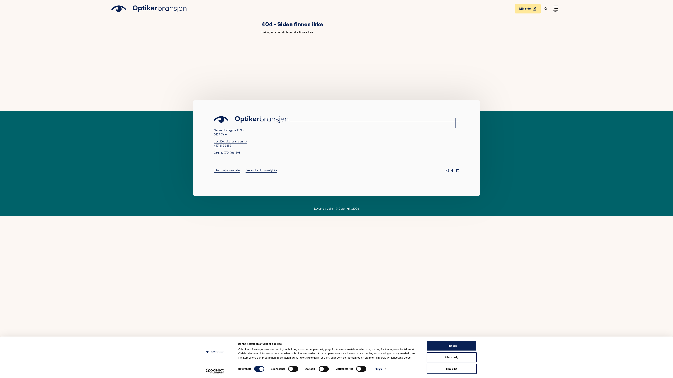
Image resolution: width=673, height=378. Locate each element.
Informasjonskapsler (227, 170)
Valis (330, 208)
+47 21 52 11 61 (223, 145)
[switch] (293, 369)
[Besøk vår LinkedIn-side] (457, 174)
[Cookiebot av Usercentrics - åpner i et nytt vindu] (214, 371)
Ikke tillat (451, 368)
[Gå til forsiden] (251, 119)
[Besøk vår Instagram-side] (447, 174)
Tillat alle (451, 345)
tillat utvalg (451, 357)
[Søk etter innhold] (546, 8)
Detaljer (377, 369)
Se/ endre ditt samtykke (261, 170)
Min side (525, 8)
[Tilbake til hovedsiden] (148, 8)
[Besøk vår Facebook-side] (452, 174)
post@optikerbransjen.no (230, 141)
